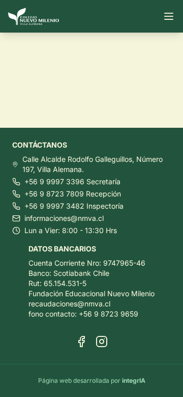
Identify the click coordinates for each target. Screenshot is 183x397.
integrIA (133, 380)
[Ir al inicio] (37, 16)
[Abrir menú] (169, 16)
